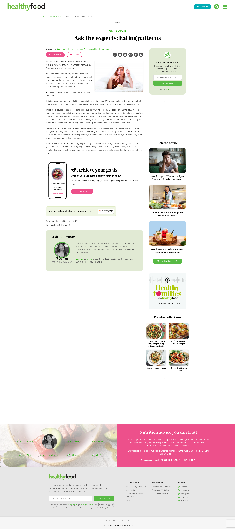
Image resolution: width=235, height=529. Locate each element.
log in (89, 259)
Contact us (130, 497)
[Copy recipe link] (115, 55)
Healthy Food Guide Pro (161, 487)
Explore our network (160, 493)
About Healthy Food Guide (136, 487)
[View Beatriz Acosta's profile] (74, 455)
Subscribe (203, 7)
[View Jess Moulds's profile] (73, 441)
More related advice (166, 261)
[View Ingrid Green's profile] (98, 455)
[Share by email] (120, 55)
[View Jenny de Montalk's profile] (25, 441)
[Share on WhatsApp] (136, 55)
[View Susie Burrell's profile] (98, 441)
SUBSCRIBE (82, 191)
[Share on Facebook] (130, 55)
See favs (75, 55)
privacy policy (170, 89)
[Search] (216, 6)
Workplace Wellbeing (160, 490)
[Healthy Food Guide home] (62, 477)
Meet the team (131, 490)
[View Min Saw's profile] (49, 441)
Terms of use (110, 520)
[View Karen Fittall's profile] (25, 455)
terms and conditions (87, 504)
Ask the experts (55, 16)
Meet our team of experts (175, 459)
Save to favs (56, 55)
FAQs (128, 500)
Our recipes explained (135, 493)
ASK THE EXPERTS (118, 31)
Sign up (79, 259)
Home (43, 16)
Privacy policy (124, 520)
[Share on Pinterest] (125, 55)
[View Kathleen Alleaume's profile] (49, 455)
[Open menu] (225, 7)
